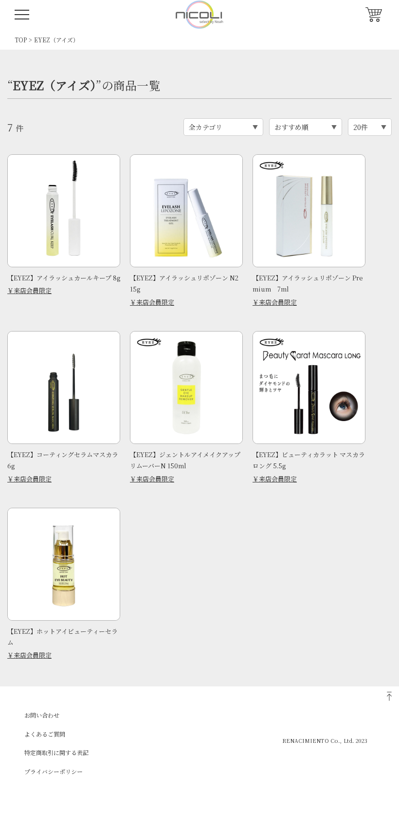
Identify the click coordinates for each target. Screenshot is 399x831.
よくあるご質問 (44, 734)
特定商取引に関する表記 (56, 752)
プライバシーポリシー (53, 771)
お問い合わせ (41, 715)
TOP (21, 40)
